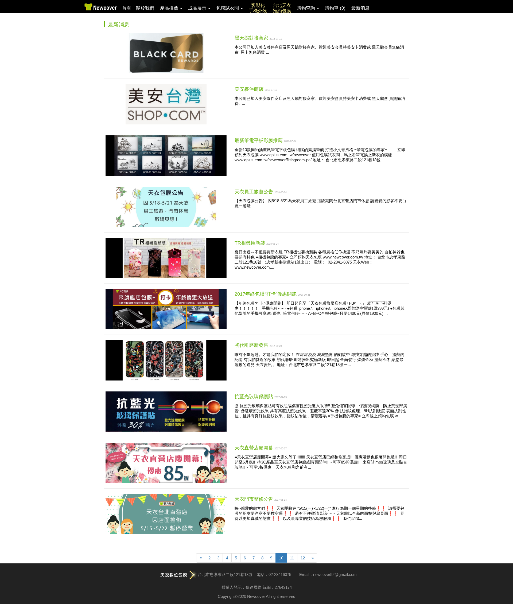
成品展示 (198, 8)
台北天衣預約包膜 (282, 8)
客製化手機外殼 (258, 8)
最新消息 (360, 8)
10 (281, 558)
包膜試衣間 (228, 8)
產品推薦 (170, 8)
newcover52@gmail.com (335, 574)
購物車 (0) (335, 8)
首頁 (126, 8)
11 (292, 558)
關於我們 (145, 8)
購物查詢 (306, 8)
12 (303, 558)
